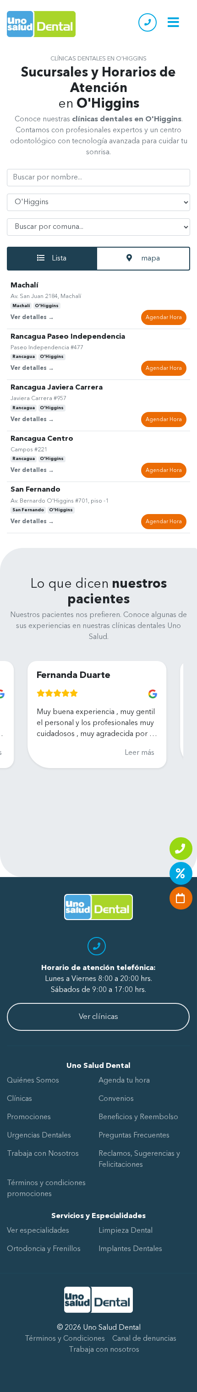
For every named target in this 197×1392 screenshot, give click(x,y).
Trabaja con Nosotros (43, 1154)
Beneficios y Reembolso (138, 1117)
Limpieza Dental (125, 1231)
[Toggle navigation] (173, 22)
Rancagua (23, 357)
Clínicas (19, 1099)
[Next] (169, 745)
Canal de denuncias (144, 1339)
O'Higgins (47, 306)
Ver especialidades (38, 1231)
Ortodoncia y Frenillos (44, 1249)
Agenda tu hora (124, 1080)
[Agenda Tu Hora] (181, 898)
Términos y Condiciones (65, 1339)
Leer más (120, 753)
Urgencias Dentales (39, 1135)
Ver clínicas (98, 1017)
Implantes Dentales (130, 1249)
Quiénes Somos (33, 1080)
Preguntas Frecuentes (134, 1135)
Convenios (116, 1099)
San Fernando (28, 510)
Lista (59, 258)
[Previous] (15, 745)
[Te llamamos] (181, 848)
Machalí (21, 306)
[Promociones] (181, 873)
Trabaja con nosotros (104, 1350)
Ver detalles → (32, 317)
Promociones (29, 1117)
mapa (149, 258)
